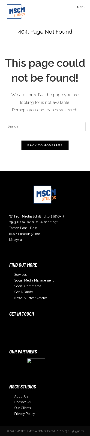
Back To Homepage (45, 145)
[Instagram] (15, 326)
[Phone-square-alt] (51, 326)
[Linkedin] (33, 326)
